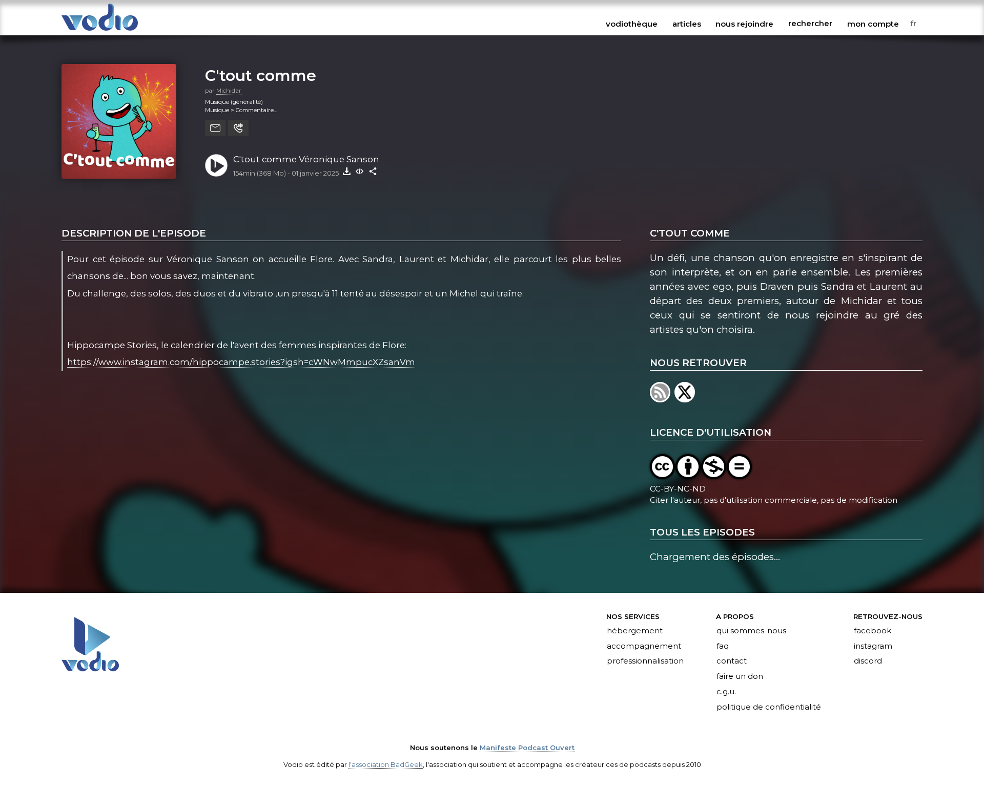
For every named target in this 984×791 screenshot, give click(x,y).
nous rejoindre (744, 23)
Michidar (228, 90)
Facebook (872, 630)
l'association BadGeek (385, 764)
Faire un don (739, 676)
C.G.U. (726, 692)
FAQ (722, 646)
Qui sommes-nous (751, 630)
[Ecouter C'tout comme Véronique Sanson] (216, 165)
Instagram (873, 646)
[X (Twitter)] (685, 399)
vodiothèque (632, 23)
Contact (731, 661)
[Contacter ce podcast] (215, 128)
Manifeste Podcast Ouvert (527, 747)
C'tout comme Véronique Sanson (306, 159)
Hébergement (635, 630)
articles (686, 23)
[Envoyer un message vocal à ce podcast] (238, 128)
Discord (868, 661)
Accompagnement (644, 646)
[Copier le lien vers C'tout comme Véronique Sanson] (373, 171)
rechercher (810, 23)
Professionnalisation (645, 661)
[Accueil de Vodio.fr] (99, 31)
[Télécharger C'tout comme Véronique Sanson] (346, 171)
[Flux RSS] (662, 399)
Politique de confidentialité (768, 707)
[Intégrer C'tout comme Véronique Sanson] (360, 171)
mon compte (873, 23)
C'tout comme (260, 75)
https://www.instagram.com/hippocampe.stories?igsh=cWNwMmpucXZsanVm (241, 362)
